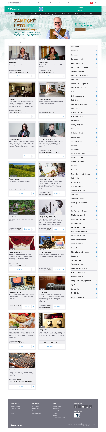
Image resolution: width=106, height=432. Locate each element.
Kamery (80, 10)
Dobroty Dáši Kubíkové (16, 330)
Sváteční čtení (76, 260)
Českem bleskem (14, 179)
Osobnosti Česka (77, 199)
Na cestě (74, 170)
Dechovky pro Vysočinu (47, 179)
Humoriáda (75, 129)
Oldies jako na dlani (78, 190)
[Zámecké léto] (53, 27)
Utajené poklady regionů (80, 268)
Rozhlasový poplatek (59, 418)
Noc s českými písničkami (80, 174)
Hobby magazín (77, 125)
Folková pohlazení (77, 116)
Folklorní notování (15, 370)
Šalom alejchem (77, 264)
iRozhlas (31, 2)
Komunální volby (15, 408)
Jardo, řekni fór (76, 141)
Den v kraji (12, 217)
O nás (86, 14)
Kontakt (70, 14)
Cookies (70, 424)
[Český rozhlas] (14, 3)
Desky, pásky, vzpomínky (47, 217)
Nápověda (56, 408)
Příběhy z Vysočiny (78, 219)
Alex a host (12, 62)
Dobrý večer (43, 330)
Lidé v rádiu (56, 411)
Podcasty (34, 411)
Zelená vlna (75, 289)
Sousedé (74, 248)
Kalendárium (75, 145)
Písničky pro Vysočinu (79, 203)
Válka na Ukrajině (15, 406)
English (93, 424)
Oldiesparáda (76, 194)
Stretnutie (74, 256)
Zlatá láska (75, 293)
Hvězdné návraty (77, 133)
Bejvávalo (12, 99)
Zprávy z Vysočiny (78, 297)
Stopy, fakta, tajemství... (80, 252)
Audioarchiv (81, 9)
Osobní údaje (77, 424)
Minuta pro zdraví (77, 162)
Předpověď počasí (78, 215)
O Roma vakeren (77, 186)
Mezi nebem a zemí (78, 153)
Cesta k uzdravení (15, 139)
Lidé (44, 14)
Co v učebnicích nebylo (47, 139)
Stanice (61, 2)
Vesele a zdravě (77, 277)
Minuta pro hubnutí (78, 158)
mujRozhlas (51, 2)
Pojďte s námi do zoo (79, 211)
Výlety (73, 285)
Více (92, 14)
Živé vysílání (35, 406)
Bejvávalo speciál (45, 99)
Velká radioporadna (78, 272)
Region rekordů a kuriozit (80, 227)
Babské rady (43, 62)
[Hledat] (96, 3)
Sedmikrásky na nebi (78, 240)
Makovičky (75, 149)
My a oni (74, 166)
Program (40, 2)
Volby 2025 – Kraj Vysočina (81, 281)
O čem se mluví (77, 182)
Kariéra (55, 413)
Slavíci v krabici (77, 244)
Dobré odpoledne (15, 292)
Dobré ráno (43, 292)
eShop (12, 413)
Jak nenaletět (76, 137)
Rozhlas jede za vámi (79, 231)
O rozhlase (71, 2)
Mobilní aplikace (36, 413)
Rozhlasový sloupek (78, 236)
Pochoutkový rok (77, 207)
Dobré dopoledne (45, 252)
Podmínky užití (86, 424)
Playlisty (38, 14)
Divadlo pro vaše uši (16, 252)
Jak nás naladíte (60, 14)
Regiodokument (77, 223)
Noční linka (75, 178)
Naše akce (78, 14)
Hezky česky (75, 121)
